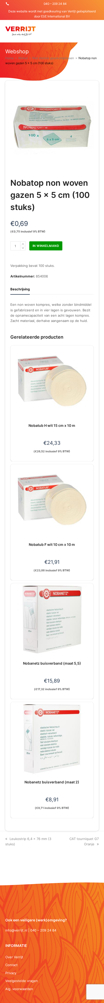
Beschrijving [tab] (20, 289)
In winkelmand (46, 246)
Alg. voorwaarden (19, 989)
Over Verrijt (14, 957)
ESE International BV (55, 16)
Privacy (10, 973)
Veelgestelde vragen (21, 981)
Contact (11, 965)
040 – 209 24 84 (55, 4)
